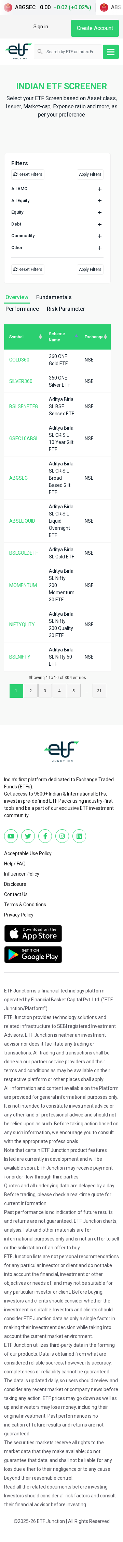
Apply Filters (90, 174)
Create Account (95, 28)
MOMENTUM (23, 585)
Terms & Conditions (25, 904)
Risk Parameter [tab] (66, 309)
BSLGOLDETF (23, 553)
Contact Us (16, 894)
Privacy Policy (18, 915)
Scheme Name (57, 336)
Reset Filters (29, 174)
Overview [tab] (16, 297)
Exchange (94, 337)
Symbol (16, 337)
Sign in (40, 27)
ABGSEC (18, 478)
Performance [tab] (22, 309)
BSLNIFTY (19, 657)
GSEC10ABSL (24, 438)
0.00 (53, 7)
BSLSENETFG (23, 406)
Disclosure (15, 884)
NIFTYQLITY (22, 624)
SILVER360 (20, 381)
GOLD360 (19, 360)
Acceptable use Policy (28, 853)
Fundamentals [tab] (54, 297)
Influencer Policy (21, 874)
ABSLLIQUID (22, 521)
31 (99, 691)
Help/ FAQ (15, 863)
